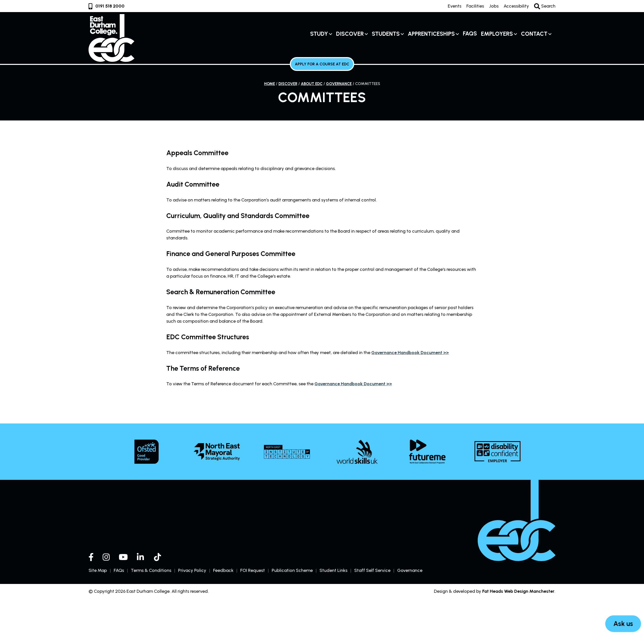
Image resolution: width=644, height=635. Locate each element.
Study (319, 33)
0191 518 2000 (110, 6)
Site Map (98, 570)
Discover (350, 33)
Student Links (333, 570)
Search (547, 6)
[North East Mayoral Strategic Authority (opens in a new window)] (217, 451)
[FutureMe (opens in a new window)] (427, 452)
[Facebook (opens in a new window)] (91, 557)
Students (386, 33)
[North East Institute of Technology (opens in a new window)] (287, 452)
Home (269, 83)
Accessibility (516, 6)
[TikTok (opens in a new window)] (158, 557)
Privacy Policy (192, 570)
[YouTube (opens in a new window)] (123, 557)
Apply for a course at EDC (322, 64)
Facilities (475, 6)
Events (454, 6)
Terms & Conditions (151, 570)
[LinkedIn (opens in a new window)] (141, 557)
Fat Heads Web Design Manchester (518, 591)
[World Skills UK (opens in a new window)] (357, 452)
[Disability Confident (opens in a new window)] (497, 451)
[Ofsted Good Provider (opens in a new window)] (147, 452)
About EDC (312, 83)
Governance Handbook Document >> (410, 352)
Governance (339, 83)
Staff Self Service (372, 570)
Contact (534, 33)
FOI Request (252, 570)
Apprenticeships (431, 33)
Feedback (223, 570)
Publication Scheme (292, 570)
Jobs (494, 6)
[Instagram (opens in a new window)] (106, 557)
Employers (497, 33)
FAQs (470, 33)
